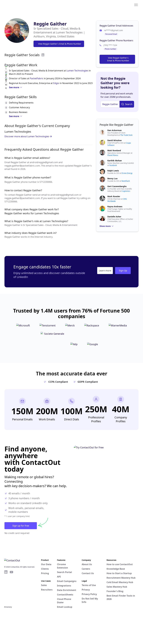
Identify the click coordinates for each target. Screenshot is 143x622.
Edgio (56, 83)
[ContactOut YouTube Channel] (11, 587)
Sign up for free (20, 525)
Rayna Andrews (114, 206)
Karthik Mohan (114, 160)
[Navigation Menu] (136, 4)
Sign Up (123, 270)
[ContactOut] (18, 4)
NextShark (126, 181)
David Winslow (114, 140)
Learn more (105, 270)
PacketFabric (36, 78)
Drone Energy (127, 173)
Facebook (113, 165)
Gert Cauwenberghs (117, 186)
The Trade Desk (126, 135)
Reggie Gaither (50, 24)
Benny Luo (112, 178)
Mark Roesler (113, 196)
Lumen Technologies (77, 70)
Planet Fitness (112, 155)
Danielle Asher (114, 216)
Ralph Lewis (113, 170)
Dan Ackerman (114, 130)
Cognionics (126, 191)
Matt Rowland (114, 150)
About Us (87, 564)
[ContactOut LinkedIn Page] (6, 587)
